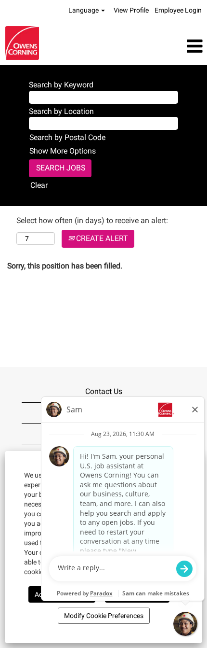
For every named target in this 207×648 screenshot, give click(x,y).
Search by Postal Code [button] (67, 137)
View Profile (131, 10)
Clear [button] (39, 185)
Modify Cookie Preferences (103, 616)
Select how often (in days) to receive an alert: (92, 220)
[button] (138, 46)
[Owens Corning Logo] (22, 43)
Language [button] (84, 10)
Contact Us (103, 391)
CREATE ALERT (101, 238)
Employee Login (178, 10)
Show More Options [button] (62, 150)
